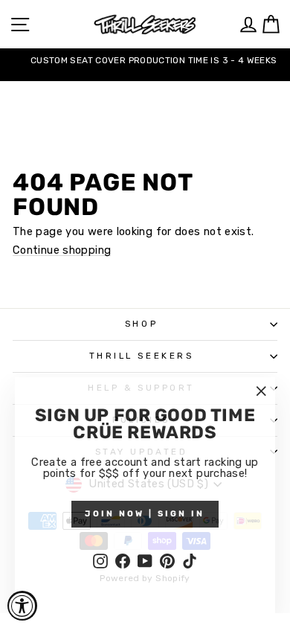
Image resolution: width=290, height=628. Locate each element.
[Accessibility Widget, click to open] (22, 606)
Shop (141, 323)
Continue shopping (62, 251)
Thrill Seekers (141, 355)
